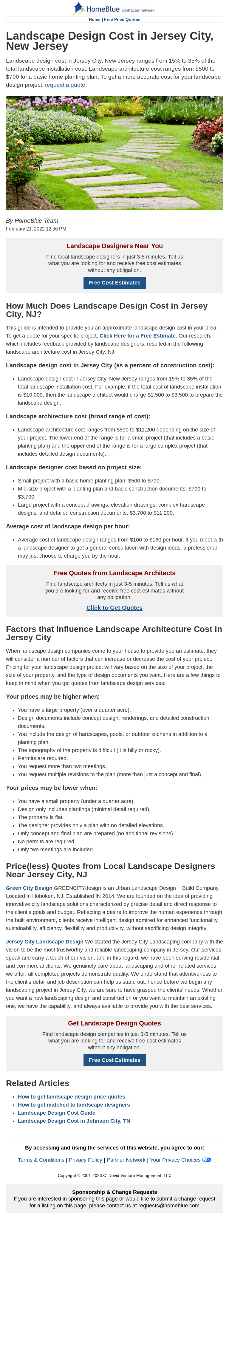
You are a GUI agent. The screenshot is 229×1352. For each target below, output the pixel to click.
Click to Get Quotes (114, 607)
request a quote (65, 85)
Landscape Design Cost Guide (56, 1113)
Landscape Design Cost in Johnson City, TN (74, 1121)
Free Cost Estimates (114, 283)
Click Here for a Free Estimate (138, 336)
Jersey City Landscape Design (44, 942)
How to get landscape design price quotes (71, 1097)
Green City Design (29, 888)
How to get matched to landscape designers (74, 1105)
